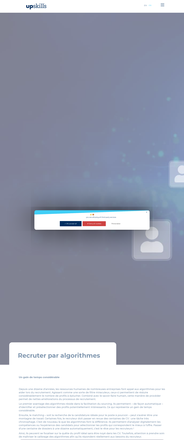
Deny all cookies (94, 224)
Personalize (115, 224)
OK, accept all (71, 224)
